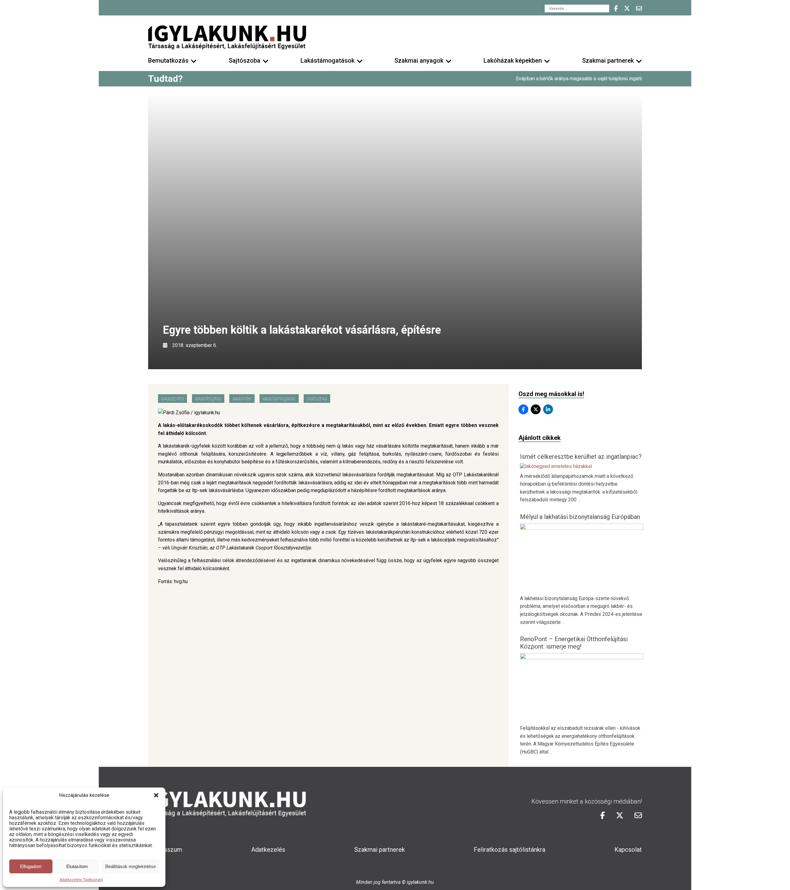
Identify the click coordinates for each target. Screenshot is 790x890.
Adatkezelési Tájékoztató (81, 880)
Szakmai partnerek (608, 60)
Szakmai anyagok (418, 60)
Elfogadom (31, 866)
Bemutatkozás (168, 60)
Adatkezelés (268, 849)
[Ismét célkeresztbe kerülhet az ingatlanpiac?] (556, 466)
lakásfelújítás (208, 399)
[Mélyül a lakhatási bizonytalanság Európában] (581, 528)
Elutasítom (77, 866)
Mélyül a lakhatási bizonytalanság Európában (580, 516)
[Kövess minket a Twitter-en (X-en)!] (627, 8)
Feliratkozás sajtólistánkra (509, 849)
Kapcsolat (628, 849)
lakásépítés (172, 399)
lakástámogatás (279, 399)
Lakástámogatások (328, 60)
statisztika (316, 399)
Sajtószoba (244, 60)
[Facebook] (523, 409)
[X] (536, 409)
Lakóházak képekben (513, 60)
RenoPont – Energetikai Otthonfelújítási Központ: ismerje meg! (574, 642)
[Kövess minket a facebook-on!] (616, 8)
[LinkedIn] (548, 409)
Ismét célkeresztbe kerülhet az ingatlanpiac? (581, 456)
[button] (156, 795)
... (579, 500)
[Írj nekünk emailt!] (639, 8)
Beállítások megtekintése (130, 866)
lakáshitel (242, 399)
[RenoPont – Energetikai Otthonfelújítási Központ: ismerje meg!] (581, 658)
